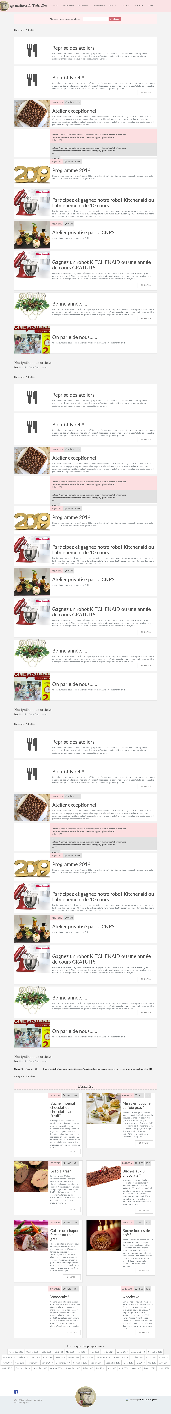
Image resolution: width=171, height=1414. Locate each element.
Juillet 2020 (46, 1352)
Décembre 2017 (63, 1363)
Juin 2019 (36, 1357)
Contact (151, 5)
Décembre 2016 (23, 1368)
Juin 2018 (163, 1357)
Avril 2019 (47, 1357)
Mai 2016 (112, 1368)
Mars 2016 (136, 1368)
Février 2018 (33, 1363)
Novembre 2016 (40, 1368)
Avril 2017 (163, 1363)
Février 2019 (73, 1357)
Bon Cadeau (138, 5)
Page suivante (41, 367)
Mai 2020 (70, 1352)
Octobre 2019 (9, 1357)
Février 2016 (149, 1368)
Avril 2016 (123, 1368)
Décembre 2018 (103, 1357)
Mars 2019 (60, 1357)
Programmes (83, 5)
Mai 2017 (152, 1363)
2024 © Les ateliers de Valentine (28, 1400)
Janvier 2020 (122, 1352)
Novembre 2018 (121, 1357)
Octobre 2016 (56, 1368)
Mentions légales (21, 1402)
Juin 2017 (140, 1363)
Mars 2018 (19, 1363)
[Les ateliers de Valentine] (86, 1396)
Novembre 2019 (155, 1352)
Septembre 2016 (73, 1368)
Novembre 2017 (80, 1363)
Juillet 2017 (128, 1363)
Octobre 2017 (97, 1363)
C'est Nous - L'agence (148, 1400)
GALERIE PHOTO (99, 5)
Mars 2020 (94, 1352)
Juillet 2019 (23, 1357)
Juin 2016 (100, 1368)
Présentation (68, 5)
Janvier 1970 (163, 1368)
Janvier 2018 (47, 1363)
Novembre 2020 (16, 1352)
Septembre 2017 (113, 1363)
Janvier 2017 (7, 1368)
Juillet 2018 (151, 1357)
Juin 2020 (59, 1352)
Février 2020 (108, 1352)
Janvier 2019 (87, 1357)
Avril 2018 (7, 1363)
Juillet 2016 (88, 1368)
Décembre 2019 (138, 1352)
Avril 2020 (82, 1352)
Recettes (112, 5)
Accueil (55, 5)
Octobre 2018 (137, 1357)
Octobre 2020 (32, 1352)
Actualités (125, 5)
